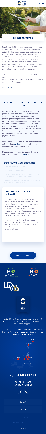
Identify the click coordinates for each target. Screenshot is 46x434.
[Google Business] (43, 3)
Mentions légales (23, 418)
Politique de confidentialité (23, 422)
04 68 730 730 (7, 88)
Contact (23, 402)
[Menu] (3, 3)
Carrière (23, 409)
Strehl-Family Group (22, 3)
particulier (18, 144)
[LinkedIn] (39, 3)
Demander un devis (23, 255)
